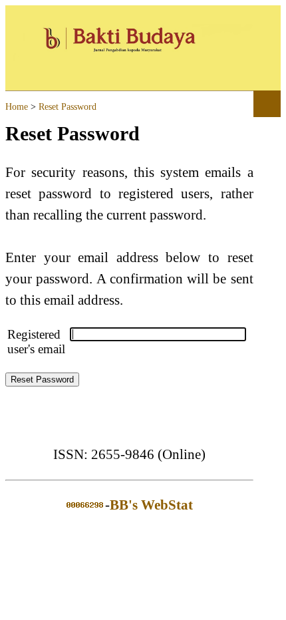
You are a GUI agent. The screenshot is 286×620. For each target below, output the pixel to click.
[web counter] (85, 505)
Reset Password (67, 106)
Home (16, 106)
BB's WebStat (151, 505)
